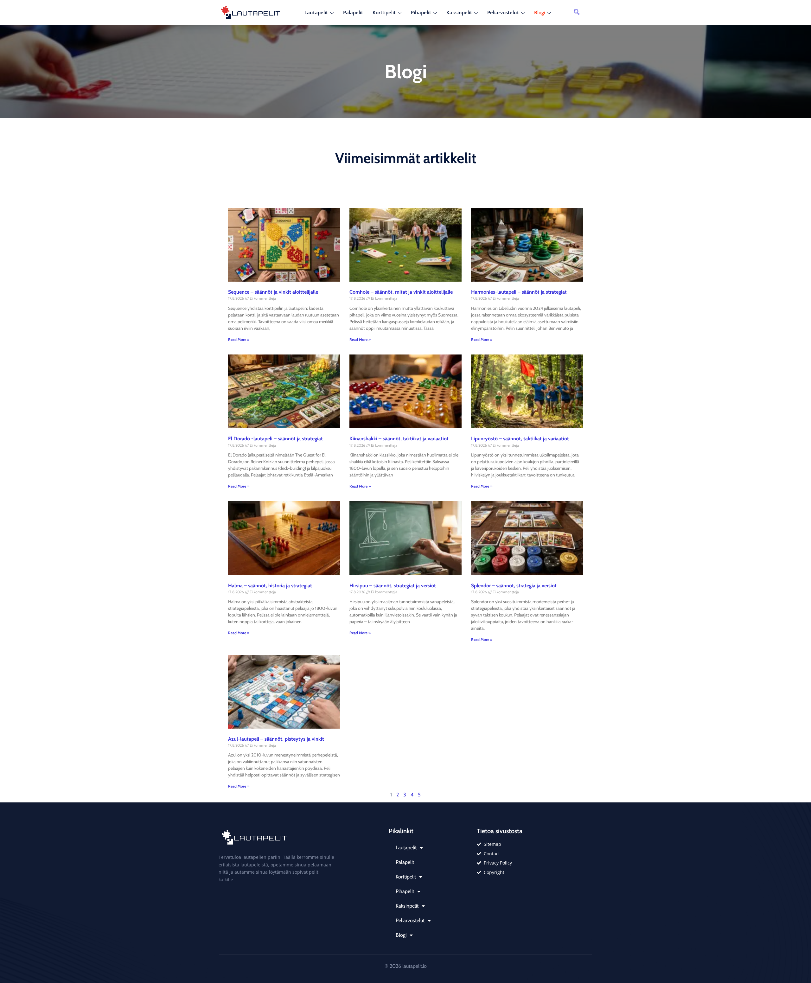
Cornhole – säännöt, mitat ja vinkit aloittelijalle (401, 292)
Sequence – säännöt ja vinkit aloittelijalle (273, 292)
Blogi (539, 12)
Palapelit (353, 12)
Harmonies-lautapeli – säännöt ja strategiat (519, 292)
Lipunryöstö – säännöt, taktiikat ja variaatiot (520, 439)
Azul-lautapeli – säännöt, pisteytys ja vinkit (276, 739)
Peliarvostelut (503, 12)
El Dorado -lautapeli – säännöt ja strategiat (275, 439)
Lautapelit (316, 12)
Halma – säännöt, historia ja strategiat (270, 586)
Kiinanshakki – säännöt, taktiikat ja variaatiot (399, 439)
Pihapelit (421, 12)
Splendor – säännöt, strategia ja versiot (514, 586)
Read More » (238, 339)
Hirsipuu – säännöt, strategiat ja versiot (392, 586)
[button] (577, 12)
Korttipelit (384, 12)
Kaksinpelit (459, 12)
